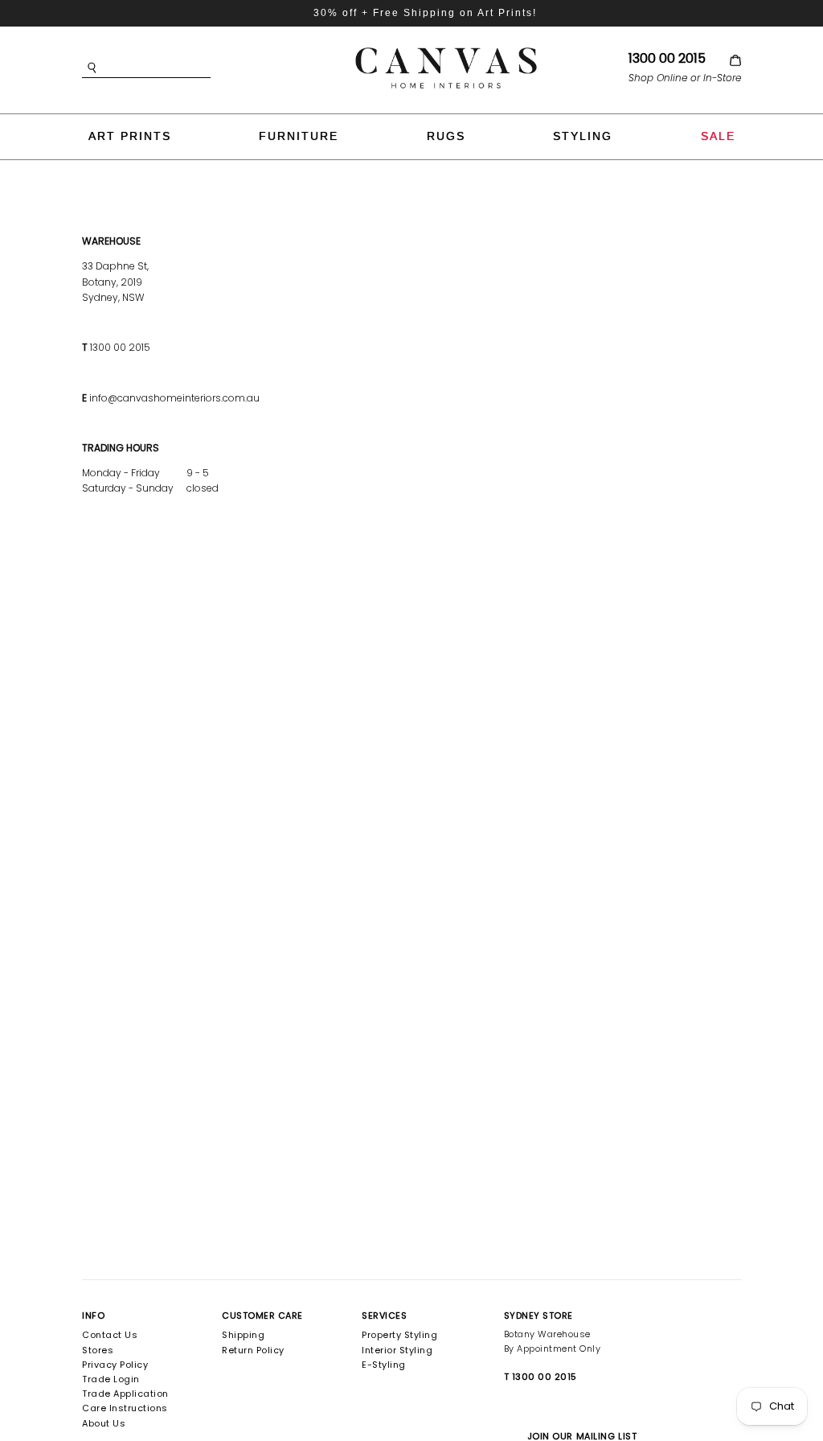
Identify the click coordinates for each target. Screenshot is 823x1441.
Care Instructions (125, 1408)
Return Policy (253, 1350)
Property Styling (399, 1334)
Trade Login (111, 1379)
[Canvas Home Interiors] (446, 50)
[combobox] (170, 68)
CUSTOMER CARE (262, 1315)
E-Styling (384, 1364)
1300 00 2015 (667, 58)
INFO (93, 1315)
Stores (97, 1350)
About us (103, 1423)
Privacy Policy (115, 1364)
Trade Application (125, 1393)
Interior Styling (397, 1350)
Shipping (243, 1334)
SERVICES (384, 1315)
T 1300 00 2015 (540, 1376)
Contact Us (109, 1334)
